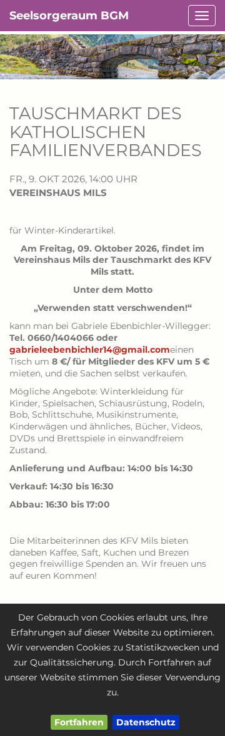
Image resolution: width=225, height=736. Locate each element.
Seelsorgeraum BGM (69, 15)
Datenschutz (146, 722)
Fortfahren (79, 722)
